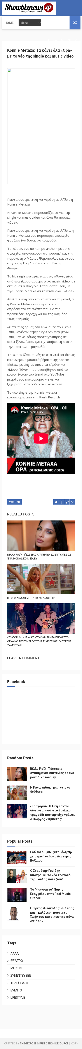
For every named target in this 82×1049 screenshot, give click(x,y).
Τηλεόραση (19, 983)
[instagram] (69, 41)
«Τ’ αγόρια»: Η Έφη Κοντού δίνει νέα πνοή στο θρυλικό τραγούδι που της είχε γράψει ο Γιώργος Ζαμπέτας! (39, 641)
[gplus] (77, 41)
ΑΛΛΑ (14, 953)
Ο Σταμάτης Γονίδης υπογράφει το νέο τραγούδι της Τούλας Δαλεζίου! (51, 875)
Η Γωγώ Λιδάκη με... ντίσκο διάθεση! (31, 598)
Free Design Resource (53, 1043)
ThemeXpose (28, 1043)
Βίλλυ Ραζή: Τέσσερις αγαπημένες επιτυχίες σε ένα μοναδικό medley (39, 556)
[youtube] (62, 41)
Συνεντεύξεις (20, 975)
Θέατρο (16, 960)
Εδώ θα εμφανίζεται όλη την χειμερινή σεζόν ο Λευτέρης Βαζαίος (51, 856)
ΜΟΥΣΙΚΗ (14, 502)
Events (16, 990)
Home (9, 23)
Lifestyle (17, 997)
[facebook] (48, 41)
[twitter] (55, 41)
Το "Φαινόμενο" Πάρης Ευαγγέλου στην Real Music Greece (50, 894)
